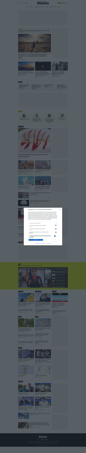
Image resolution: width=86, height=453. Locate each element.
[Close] (60, 210)
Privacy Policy (48, 243)
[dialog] (43, 226)
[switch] (55, 225)
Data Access (43, 243)
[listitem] (43, 223)
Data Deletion (37, 243)
